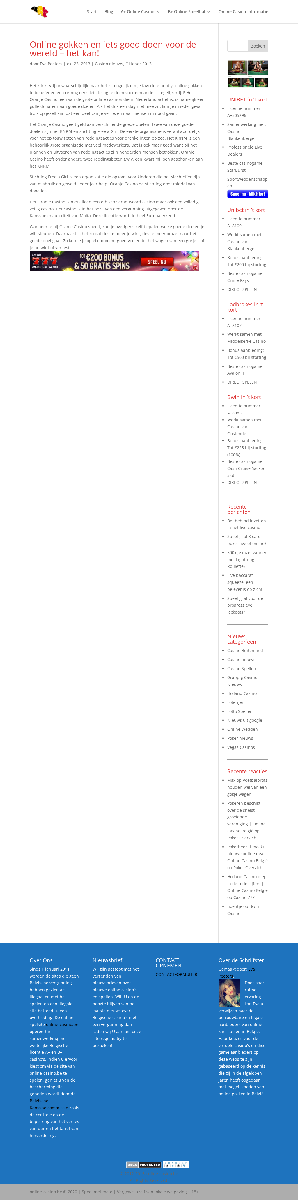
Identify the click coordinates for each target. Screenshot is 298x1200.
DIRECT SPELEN (242, 289)
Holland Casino (242, 693)
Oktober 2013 (138, 63)
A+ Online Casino (138, 12)
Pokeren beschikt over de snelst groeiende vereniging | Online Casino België (246, 817)
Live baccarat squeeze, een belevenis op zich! (244, 582)
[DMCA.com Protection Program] (144, 1166)
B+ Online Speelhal (186, 12)
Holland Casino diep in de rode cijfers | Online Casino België (247, 883)
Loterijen (235, 702)
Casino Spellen (241, 668)
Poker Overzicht (242, 838)
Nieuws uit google (244, 720)
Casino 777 (244, 897)
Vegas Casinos (241, 747)
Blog (108, 12)
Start (92, 12)
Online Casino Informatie (243, 12)
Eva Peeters (51, 63)
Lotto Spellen (240, 711)
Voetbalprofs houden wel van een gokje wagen (247, 787)
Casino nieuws (109, 63)
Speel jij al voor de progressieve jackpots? (245, 605)
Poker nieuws (240, 738)
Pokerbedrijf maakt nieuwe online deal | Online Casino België (247, 854)
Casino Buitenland (245, 650)
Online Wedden (242, 729)
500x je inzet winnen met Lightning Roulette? (247, 559)
